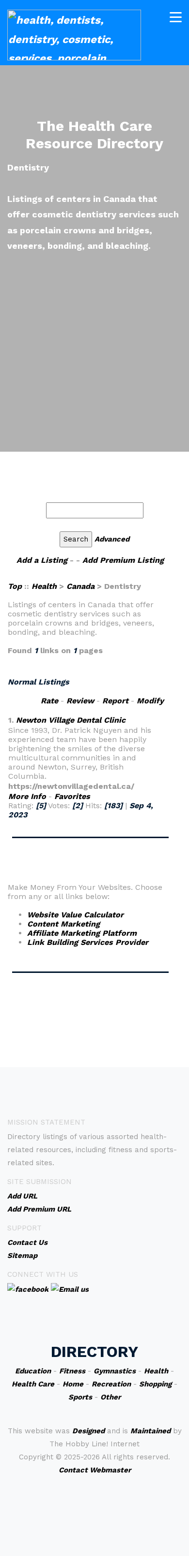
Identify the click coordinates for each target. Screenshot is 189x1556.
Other (110, 1397)
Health (44, 586)
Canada (80, 586)
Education (33, 1371)
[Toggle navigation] (176, 17)
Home (73, 1384)
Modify (150, 700)
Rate (49, 700)
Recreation (111, 1384)
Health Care (33, 1384)
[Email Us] (70, 1289)
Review (80, 700)
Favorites (72, 796)
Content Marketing (63, 923)
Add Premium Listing (123, 560)
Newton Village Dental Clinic (71, 720)
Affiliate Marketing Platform (82, 933)
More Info (27, 796)
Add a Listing (41, 560)
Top (16, 586)
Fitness (72, 1371)
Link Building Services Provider (87, 942)
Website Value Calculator (75, 914)
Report (115, 700)
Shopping (155, 1384)
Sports (80, 1397)
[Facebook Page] (27, 1289)
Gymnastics (115, 1371)
